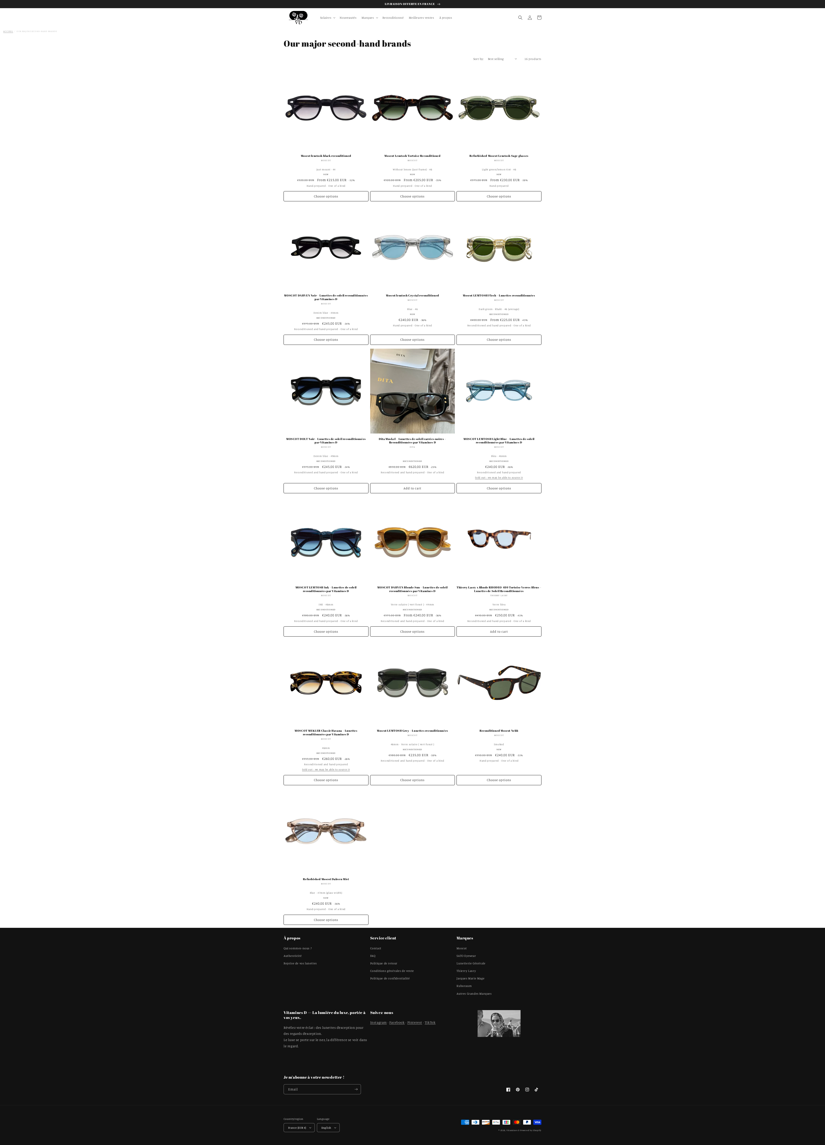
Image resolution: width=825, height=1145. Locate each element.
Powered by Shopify (530, 1130)
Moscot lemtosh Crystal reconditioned (412, 295)
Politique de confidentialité (390, 978)
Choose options (326, 196)
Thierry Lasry (466, 970)
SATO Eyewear (466, 955)
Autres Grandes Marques (474, 993)
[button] (327, 17)
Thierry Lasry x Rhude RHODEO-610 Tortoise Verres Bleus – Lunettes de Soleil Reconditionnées (499, 589)
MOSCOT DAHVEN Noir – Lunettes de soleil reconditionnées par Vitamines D (326, 297)
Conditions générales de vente (392, 970)
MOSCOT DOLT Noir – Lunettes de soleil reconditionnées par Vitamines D (326, 440)
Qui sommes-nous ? (298, 948)
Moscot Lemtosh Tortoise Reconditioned (412, 156)
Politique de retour (383, 963)
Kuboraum (464, 986)
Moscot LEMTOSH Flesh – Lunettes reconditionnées (499, 295)
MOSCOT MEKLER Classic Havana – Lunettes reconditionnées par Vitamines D (326, 732)
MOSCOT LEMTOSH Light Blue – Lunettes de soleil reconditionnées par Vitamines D (499, 440)
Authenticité (293, 955)
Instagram (378, 1022)
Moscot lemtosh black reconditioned (326, 156)
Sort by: (478, 59)
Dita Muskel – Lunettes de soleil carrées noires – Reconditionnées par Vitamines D (412, 440)
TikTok (430, 1022)
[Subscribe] (356, 1089)
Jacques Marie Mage (470, 978)
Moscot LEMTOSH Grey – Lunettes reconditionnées (412, 731)
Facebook (397, 1022)
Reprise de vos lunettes (300, 963)
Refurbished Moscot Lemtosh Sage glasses (498, 156)
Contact (375, 948)
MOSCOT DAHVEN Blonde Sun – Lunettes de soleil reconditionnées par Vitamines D (412, 589)
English (326, 1127)
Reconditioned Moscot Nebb (499, 731)
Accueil (8, 31)
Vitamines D (512, 1130)
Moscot (462, 948)
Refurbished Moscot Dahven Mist (326, 879)
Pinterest (414, 1022)
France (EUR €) (297, 1127)
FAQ (373, 955)
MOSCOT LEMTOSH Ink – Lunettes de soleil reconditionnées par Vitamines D (326, 589)
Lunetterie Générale (471, 963)
